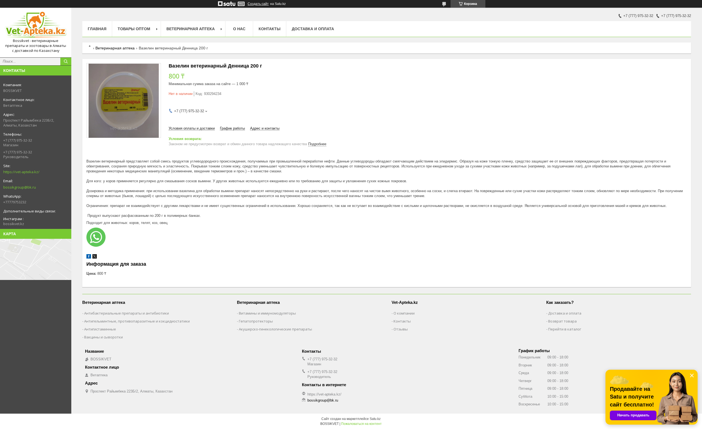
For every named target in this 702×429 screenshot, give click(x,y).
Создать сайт (258, 4)
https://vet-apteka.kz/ (21, 171)
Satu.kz (375, 419)
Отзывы (401, 329)
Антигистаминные (100, 329)
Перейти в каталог (564, 329)
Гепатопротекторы (256, 321)
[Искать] (65, 61)
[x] (94, 257)
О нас (239, 29)
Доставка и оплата (313, 29)
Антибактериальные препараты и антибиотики (126, 313)
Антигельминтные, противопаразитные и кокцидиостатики (137, 321)
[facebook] (88, 257)
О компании (404, 313)
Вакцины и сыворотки (103, 337)
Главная (97, 29)
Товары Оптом (134, 29)
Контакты (270, 29)
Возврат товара (562, 321)
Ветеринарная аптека (115, 48)
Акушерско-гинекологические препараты (275, 329)
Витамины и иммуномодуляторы (267, 313)
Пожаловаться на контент (361, 424)
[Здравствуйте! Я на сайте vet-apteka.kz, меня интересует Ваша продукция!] (96, 237)
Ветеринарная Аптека (190, 29)
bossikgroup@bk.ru (19, 187)
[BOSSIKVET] (35, 25)
